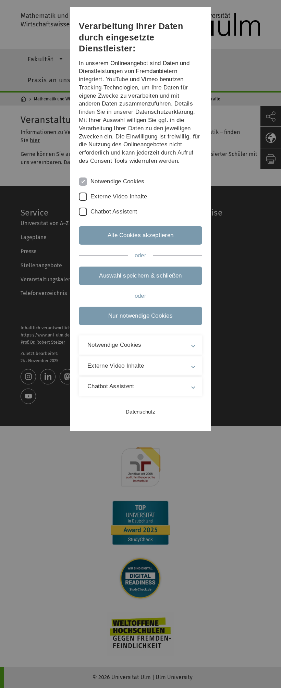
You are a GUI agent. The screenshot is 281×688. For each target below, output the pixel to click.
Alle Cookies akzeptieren (140, 235)
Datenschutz (140, 412)
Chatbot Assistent (113, 211)
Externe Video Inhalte (118, 196)
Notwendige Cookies (117, 181)
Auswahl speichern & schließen (140, 275)
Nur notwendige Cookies (140, 315)
